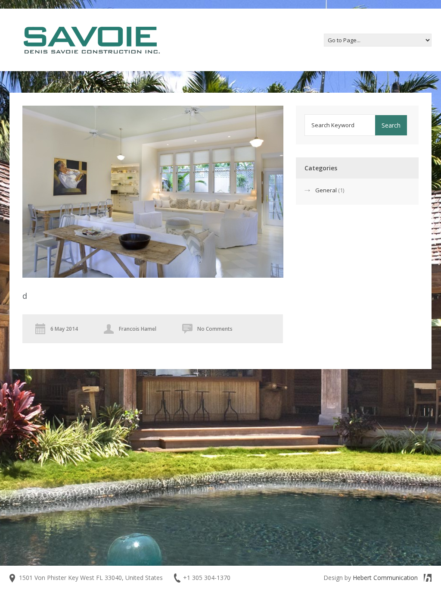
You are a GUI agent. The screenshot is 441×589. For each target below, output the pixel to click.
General (326, 190)
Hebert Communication (385, 577)
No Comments (215, 328)
